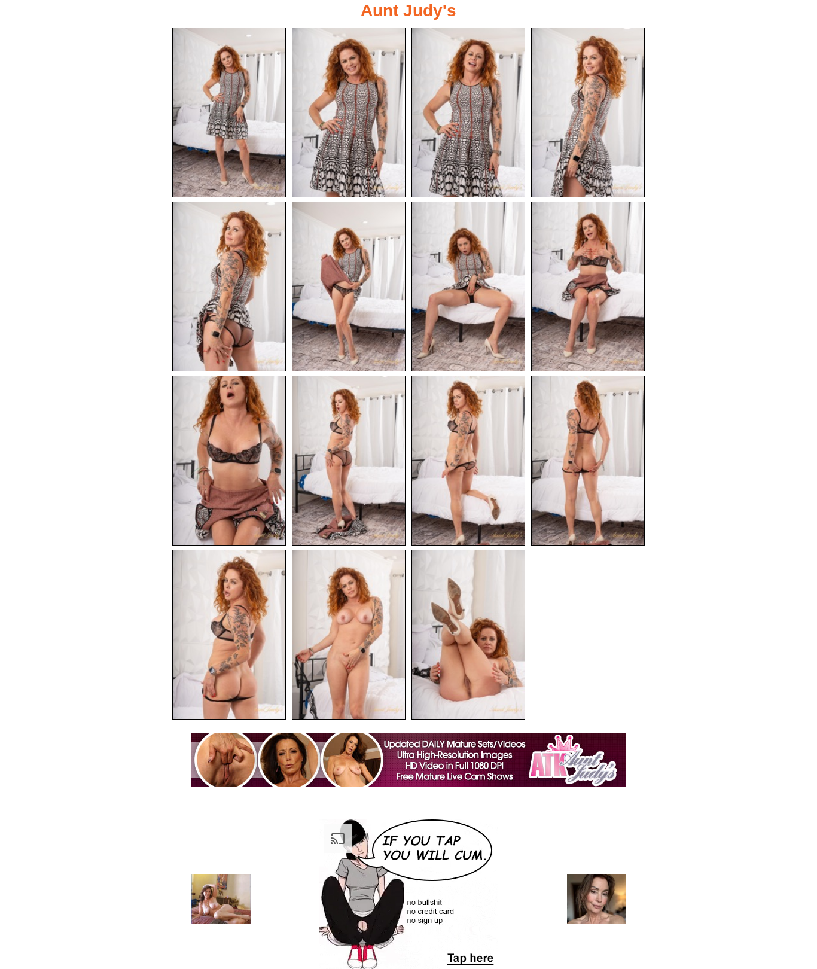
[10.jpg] (349, 461)
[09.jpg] (229, 461)
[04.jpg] (588, 112)
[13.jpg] (229, 635)
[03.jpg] (468, 112)
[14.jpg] (349, 635)
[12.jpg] (588, 461)
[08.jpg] (588, 286)
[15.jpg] (468, 635)
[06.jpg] (349, 286)
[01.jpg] (229, 112)
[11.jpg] (468, 461)
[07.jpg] (468, 286)
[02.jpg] (349, 112)
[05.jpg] (229, 286)
